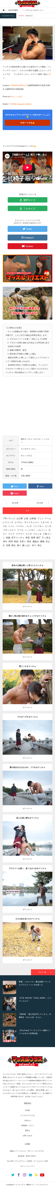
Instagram (20, 104)
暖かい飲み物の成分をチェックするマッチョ (27, 616)
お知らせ (27, 1120)
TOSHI (12, 104)
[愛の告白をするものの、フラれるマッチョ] (28, 793)
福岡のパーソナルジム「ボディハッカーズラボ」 (27, 1151)
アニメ (40, 518)
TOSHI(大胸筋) (27, 462)
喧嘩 (33, 537)
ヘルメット (42, 530)
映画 (16, 541)
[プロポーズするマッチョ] (28, 742)
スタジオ (37, 439)
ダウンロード (27, 606)
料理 (11, 541)
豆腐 (8, 545)
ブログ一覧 (42, 972)
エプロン (19, 522)
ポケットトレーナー (27, 1166)
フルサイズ (29, 208)
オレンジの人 (16, 96)
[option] (27, 987)
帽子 (38, 537)
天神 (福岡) (25, 476)
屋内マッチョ (26, 439)
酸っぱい (26, 545)
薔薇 (42, 541)
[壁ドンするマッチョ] (28, 692)
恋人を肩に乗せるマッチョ (27, 818)
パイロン (20, 526)
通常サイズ (29, 200)
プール (20, 530)
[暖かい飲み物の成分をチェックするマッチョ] (28, 641)
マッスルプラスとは (27, 1115)
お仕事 (19, 518)
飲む (40, 545)
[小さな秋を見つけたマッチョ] (28, 943)
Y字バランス (9, 518)
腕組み (36, 541)
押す (5, 541)
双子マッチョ (17, 537)
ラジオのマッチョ (8, 15)
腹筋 (29, 686)
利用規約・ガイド (27, 1125)
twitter (28, 104)
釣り (34, 545)
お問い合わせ (27, 1136)
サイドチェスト (31, 522)
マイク (11, 534)
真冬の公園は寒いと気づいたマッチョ (27, 565)
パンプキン (38, 526)
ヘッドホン (30, 530)
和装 (27, 537)
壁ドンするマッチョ (27, 666)
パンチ (28, 526)
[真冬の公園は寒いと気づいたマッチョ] (28, 591)
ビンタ (48, 526)
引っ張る (46, 537)
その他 (27, 583)
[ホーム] (3, 10)
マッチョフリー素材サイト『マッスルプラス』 (32, 1185)
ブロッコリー (9, 530)
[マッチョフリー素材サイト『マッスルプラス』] (27, 3)
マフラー (20, 534)
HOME (27, 1110)
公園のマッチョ (18, 583)
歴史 (29, 541)
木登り (22, 541)
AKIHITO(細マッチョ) (37, 583)
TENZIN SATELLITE (19, 85)
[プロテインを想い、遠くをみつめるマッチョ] (28, 892)
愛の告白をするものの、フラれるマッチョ (27, 767)
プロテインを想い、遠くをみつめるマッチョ (27, 868)
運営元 (27, 1130)
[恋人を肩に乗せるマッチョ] (28, 842)
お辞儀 (33, 518)
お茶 (26, 518)
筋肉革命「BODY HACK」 (27, 1156)
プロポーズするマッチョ (27, 717)
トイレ (11, 526)
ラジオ (28, 534)
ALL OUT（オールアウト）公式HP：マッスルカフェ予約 (27, 1161)
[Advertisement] (27, 408)
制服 (8, 537)
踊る (13, 545)
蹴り (19, 545)
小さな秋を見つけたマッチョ (27, 919)
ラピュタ (37, 534)
